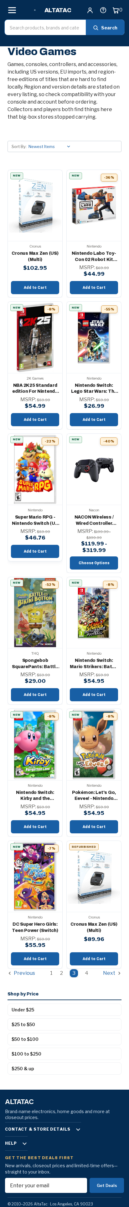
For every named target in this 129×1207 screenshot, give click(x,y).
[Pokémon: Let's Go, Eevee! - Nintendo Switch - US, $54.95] (94, 744)
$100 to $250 (26, 1053)
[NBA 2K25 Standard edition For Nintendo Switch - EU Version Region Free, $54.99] (35, 337)
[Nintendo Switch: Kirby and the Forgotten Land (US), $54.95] (35, 744)
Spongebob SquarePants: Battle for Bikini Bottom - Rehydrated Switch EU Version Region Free (35, 664)
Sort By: (19, 146)
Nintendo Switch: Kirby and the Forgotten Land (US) (35, 796)
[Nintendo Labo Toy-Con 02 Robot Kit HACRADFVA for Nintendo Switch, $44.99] (94, 205)
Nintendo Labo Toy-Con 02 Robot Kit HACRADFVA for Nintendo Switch (94, 257)
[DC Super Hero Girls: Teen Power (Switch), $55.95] (35, 876)
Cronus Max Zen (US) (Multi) (35, 256)
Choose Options (94, 563)
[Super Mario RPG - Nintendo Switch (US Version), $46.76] (35, 469)
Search (109, 27)
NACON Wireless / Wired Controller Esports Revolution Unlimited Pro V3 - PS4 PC (94, 520)
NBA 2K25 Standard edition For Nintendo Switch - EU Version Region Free (35, 389)
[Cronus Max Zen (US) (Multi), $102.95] (35, 205)
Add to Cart (35, 287)
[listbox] (51, 146)
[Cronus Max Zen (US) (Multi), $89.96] (94, 876)
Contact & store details (37, 1129)
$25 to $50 (23, 1024)
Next (109, 973)
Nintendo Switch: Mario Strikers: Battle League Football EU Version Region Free (94, 664)
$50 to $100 (25, 1039)
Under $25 (23, 1009)
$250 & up (23, 1068)
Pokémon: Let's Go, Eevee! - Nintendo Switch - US (94, 796)
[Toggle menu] (11, 10)
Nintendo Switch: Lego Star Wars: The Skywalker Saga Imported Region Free (94, 389)
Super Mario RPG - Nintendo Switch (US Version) (35, 520)
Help (11, 1143)
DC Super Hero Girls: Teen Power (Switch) (35, 927)
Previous (24, 973)
